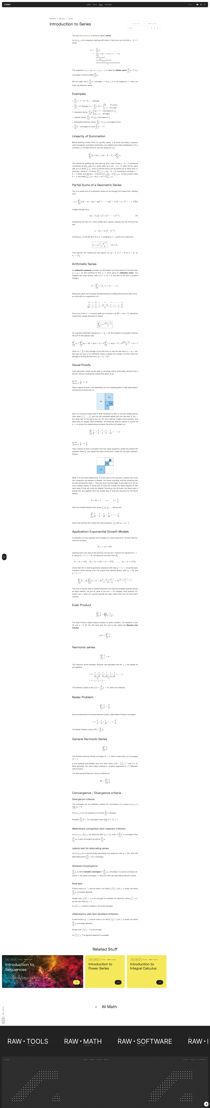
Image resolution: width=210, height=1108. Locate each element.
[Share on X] (154, 28)
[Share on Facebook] (151, 28)
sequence (86, 36)
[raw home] (6, 4)
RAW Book (53, 18)
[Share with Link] (157, 28)
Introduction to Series (70, 24)
